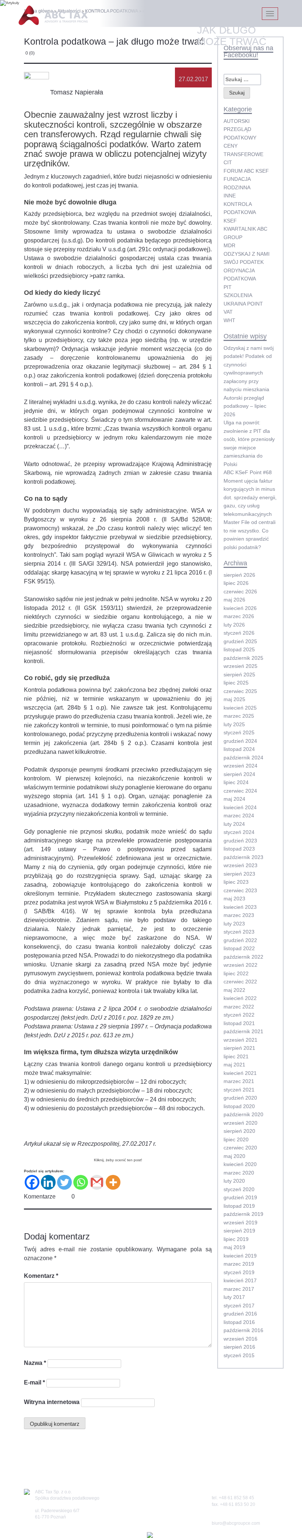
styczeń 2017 (239, 1305)
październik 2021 (243, 1031)
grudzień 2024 (240, 741)
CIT (228, 162)
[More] (113, 1182)
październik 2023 (243, 857)
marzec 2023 (239, 915)
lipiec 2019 (236, 1239)
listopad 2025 (239, 649)
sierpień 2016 (239, 1347)
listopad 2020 (239, 1106)
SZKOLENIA (238, 295)
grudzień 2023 (240, 841)
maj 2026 (234, 600)
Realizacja (138, 1535)
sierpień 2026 (239, 575)
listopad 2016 (239, 1322)
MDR (229, 245)
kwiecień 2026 (240, 608)
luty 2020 (234, 1181)
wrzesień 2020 (240, 1123)
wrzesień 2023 (240, 865)
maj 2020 (234, 1156)
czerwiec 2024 (240, 791)
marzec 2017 (239, 1289)
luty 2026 (234, 625)
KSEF (230, 221)
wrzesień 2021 (240, 1040)
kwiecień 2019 (240, 1256)
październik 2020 (243, 1114)
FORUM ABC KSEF (246, 171)
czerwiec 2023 (240, 890)
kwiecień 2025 (240, 708)
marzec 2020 (239, 1173)
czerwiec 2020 (240, 1148)
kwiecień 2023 (240, 907)
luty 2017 (234, 1297)
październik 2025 (243, 658)
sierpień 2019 (239, 1231)
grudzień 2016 (240, 1314)
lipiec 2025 (236, 683)
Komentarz (41, 1276)
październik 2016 (243, 1330)
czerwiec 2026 (240, 591)
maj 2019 (234, 1247)
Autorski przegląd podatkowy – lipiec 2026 (245, 406)
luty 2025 (234, 724)
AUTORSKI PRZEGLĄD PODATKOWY (240, 129)
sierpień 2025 (239, 674)
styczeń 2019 (239, 1272)
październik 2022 (243, 957)
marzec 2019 (239, 1264)
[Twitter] (64, 1182)
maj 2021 (234, 1065)
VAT (228, 312)
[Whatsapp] (80, 1182)
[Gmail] (96, 1182)
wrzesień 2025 (240, 666)
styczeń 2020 (239, 1189)
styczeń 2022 (239, 1015)
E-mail (34, 1382)
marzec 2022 (239, 1007)
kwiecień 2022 (240, 998)
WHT (229, 320)
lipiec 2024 (236, 782)
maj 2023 (234, 898)
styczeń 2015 (239, 1355)
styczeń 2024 (239, 832)
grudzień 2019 (240, 1197)
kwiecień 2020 (240, 1164)
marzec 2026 (239, 616)
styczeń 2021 (239, 1090)
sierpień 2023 (239, 874)
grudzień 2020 (240, 1098)
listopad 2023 (239, 849)
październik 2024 (243, 758)
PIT (228, 287)
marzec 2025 (239, 716)
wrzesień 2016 (240, 1339)
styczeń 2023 (239, 932)
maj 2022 (234, 990)
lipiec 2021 (236, 1056)
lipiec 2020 (236, 1139)
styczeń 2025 (239, 732)
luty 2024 (234, 824)
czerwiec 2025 (240, 691)
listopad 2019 (239, 1206)
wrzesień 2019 (240, 1222)
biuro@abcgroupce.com (236, 1523)
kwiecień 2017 (240, 1280)
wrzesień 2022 (240, 965)
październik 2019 (243, 1214)
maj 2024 (234, 799)
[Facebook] (32, 1182)
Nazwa (35, 1363)
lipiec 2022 (236, 973)
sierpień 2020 (239, 1131)
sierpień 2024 (239, 774)
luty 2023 (234, 924)
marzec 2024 (239, 815)
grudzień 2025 (240, 641)
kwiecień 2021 (240, 1073)
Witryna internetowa (52, 1402)
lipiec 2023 (236, 882)
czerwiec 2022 (240, 981)
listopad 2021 (239, 1023)
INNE (230, 196)
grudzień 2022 (240, 940)
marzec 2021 (239, 1081)
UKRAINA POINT (243, 304)
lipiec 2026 (236, 583)
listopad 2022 (239, 948)
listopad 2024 (239, 749)
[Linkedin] (48, 1182)
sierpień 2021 (239, 1048)
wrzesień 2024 (240, 766)
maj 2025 (234, 699)
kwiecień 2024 (240, 807)
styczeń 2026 (239, 633)
